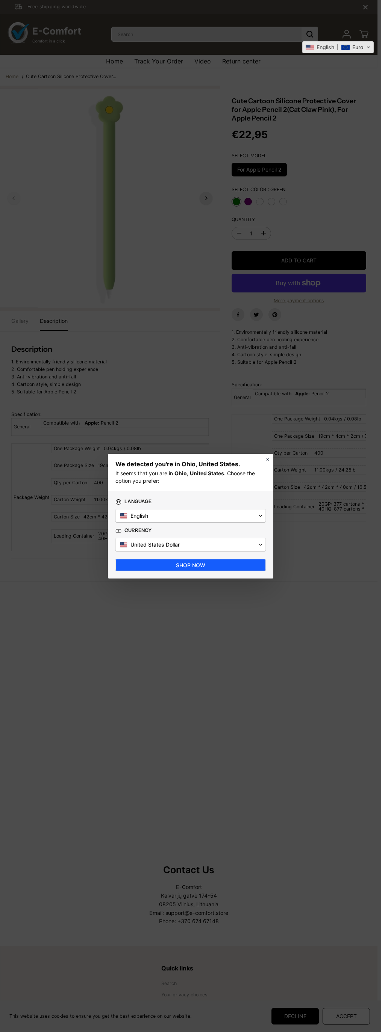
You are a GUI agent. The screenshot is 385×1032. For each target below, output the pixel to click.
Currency (138, 530)
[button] (338, 47)
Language (138, 501)
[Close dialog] (268, 459)
